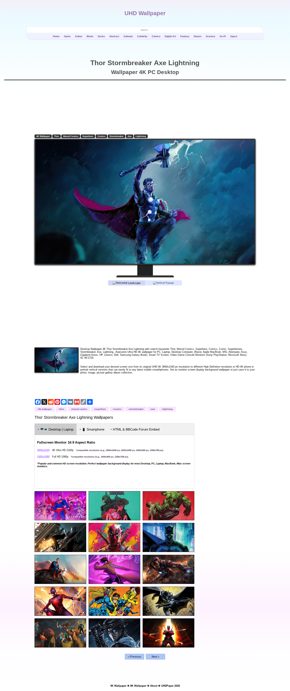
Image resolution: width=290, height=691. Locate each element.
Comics (156, 36)
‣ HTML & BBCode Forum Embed (135, 429)
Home (56, 36)
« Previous (134, 656)
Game (67, 36)
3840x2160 (43, 450)
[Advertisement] (145, 316)
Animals (128, 36)
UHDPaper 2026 (170, 685)
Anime (78, 36)
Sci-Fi (223, 36)
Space (233, 36)
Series (101, 36)
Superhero (87, 136)
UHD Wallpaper (145, 13)
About (153, 685)
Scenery (210, 36)
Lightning (141, 136)
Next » (155, 656)
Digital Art (170, 36)
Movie (90, 36)
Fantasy (184, 36)
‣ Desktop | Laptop (55, 429)
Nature (197, 36)
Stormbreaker (116, 136)
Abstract (114, 36)
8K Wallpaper (138, 685)
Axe (130, 136)
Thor (56, 136)
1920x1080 (43, 456)
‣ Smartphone (92, 429)
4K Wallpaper (43, 136)
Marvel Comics (70, 136)
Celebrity (142, 36)
